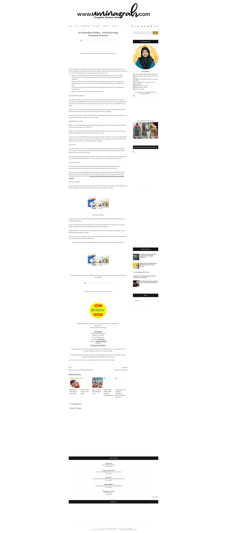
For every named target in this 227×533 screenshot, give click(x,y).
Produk (105, 26)
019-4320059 (101, 339)
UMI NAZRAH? (145, 71)
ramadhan (111, 360)
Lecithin (75, 360)
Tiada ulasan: (102, 38)
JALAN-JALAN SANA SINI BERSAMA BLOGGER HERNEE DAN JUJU (109, 478)
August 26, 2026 (109, 492)
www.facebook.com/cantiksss (98, 345)
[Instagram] (148, 26)
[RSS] (157, 26)
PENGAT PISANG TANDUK (108, 465)
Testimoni (95, 26)
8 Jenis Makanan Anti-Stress (142, 272)
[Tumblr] (154, 26)
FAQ (76, 26)
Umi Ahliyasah (98, 331)
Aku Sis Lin (109, 477)
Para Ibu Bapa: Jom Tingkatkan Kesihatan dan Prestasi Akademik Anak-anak (120, 393)
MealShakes (83, 360)
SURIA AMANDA (108, 484)
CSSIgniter (101, 529)
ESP (70, 360)
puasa (104, 360)
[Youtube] (151, 26)
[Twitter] (132, 26)
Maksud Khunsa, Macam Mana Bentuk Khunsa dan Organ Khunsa (148, 265)
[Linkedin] (145, 26)
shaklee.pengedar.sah (101, 341)
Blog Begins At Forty (108, 491)
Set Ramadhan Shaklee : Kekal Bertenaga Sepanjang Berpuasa (98, 34)
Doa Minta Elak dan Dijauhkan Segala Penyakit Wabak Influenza (148, 256)
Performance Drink (94, 360)
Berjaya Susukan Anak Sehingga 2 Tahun (96, 391)
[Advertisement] (145, 215)
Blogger (129, 528)
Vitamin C (114, 26)
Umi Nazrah (112, 528)
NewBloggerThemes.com (128, 529)
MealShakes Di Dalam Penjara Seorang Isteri (73, 391)
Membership (85, 26)
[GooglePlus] (138, 26)
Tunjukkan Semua (154, 496)
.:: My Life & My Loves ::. (108, 470)
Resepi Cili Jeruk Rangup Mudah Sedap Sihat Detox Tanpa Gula (144, 276)
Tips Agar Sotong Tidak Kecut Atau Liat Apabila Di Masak (108, 485)
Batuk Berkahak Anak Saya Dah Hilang (85, 391)
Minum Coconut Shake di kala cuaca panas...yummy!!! (109, 471)
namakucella (108, 463)
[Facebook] (135, 26)
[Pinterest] (142, 26)
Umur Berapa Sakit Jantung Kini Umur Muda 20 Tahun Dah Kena (149, 281)
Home (70, 26)
